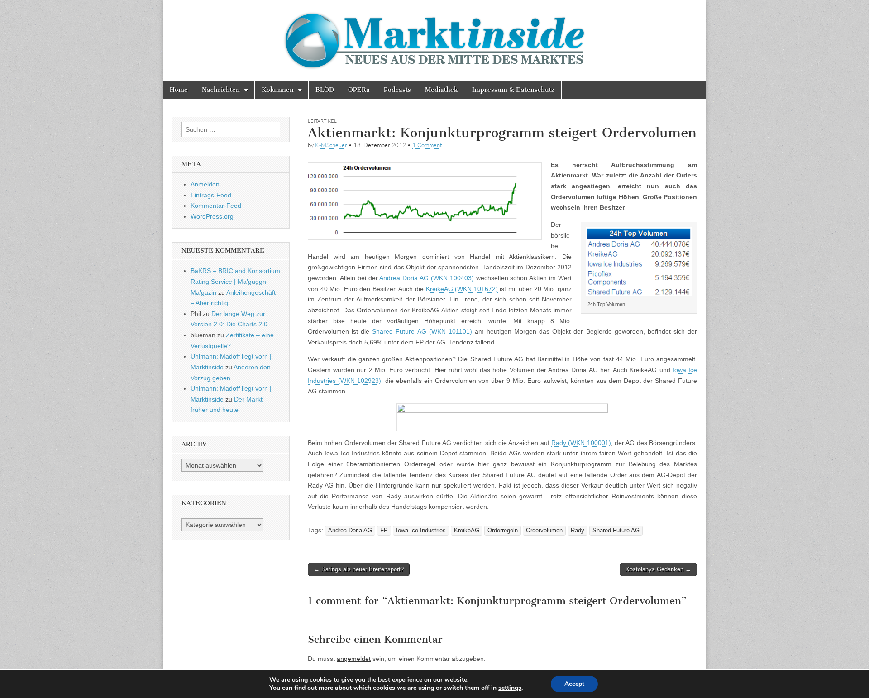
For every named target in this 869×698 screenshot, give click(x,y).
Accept (574, 683)
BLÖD (324, 90)
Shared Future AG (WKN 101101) (422, 331)
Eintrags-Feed (211, 195)
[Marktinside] (434, 40)
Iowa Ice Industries (421, 530)
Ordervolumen (544, 530)
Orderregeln (502, 530)
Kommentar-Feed (216, 205)
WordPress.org (212, 216)
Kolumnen (278, 90)
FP (384, 530)
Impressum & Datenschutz (513, 90)
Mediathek (441, 90)
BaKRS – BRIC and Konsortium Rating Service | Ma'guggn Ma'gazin (235, 281)
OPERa (359, 90)
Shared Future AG (616, 530)
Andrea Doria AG (350, 530)
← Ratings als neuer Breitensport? (359, 569)
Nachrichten (221, 90)
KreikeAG (466, 530)
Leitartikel (322, 121)
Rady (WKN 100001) (581, 442)
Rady (577, 530)
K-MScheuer (331, 144)
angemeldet (354, 658)
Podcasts (397, 90)
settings (509, 688)
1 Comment (427, 144)
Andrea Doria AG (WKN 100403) (426, 278)
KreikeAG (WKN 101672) (462, 288)
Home (179, 90)
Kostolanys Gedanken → (658, 569)
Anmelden (205, 184)
